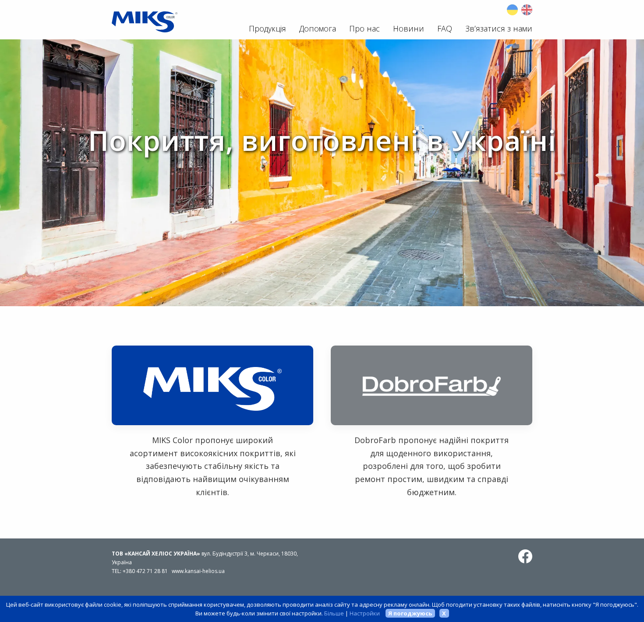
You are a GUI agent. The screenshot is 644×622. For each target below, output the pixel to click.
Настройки (365, 613)
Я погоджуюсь (410, 613)
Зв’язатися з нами (498, 28)
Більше (334, 613)
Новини (408, 28)
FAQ (444, 28)
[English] (526, 9)
